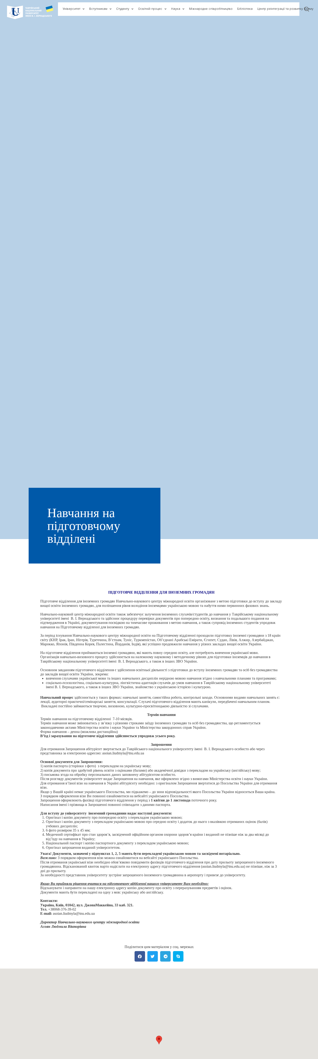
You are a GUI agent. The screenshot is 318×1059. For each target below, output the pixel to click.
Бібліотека (245, 8)
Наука (175, 8)
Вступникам (98, 8)
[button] (159, 1040)
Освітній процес (150, 8)
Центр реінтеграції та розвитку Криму (285, 8)
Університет (71, 8)
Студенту (122, 8)
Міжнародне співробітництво (211, 8)
